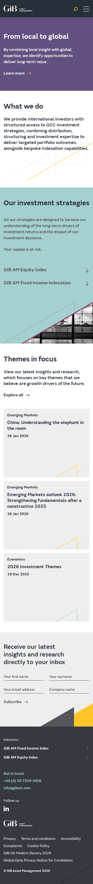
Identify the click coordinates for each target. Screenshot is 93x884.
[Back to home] (18, 8)
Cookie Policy (39, 846)
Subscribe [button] (13, 701)
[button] (75, 9)
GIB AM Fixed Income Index (26, 748)
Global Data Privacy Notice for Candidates (38, 860)
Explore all (13, 395)
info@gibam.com (17, 788)
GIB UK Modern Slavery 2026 (27, 853)
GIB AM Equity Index (21, 757)
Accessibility (71, 838)
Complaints (13, 846)
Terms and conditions (38, 838)
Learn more (14, 73)
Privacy (10, 838)
